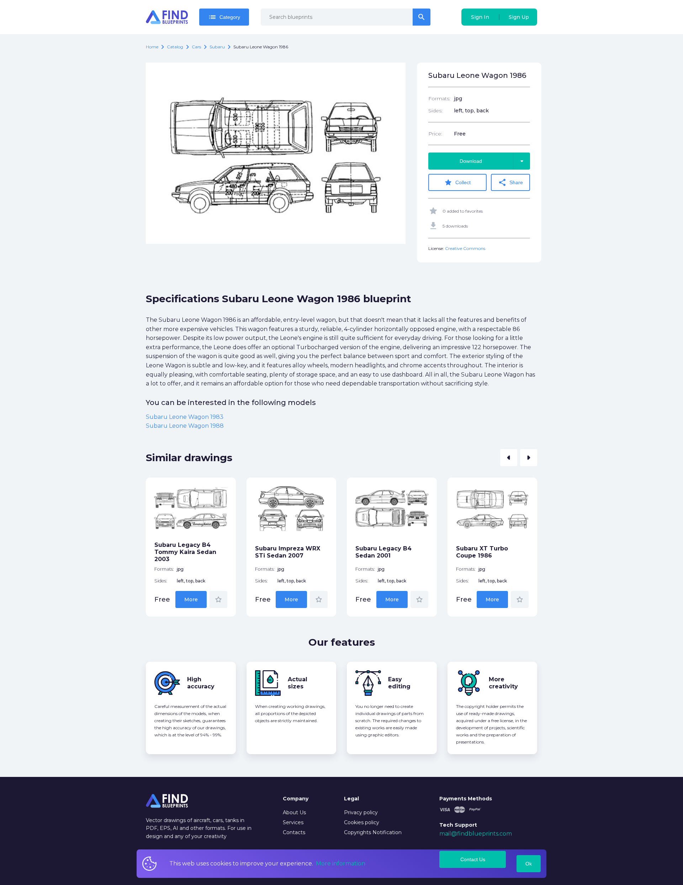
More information (340, 863)
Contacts (294, 832)
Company (295, 798)
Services (293, 822)
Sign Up (519, 17)
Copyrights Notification (373, 832)
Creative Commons (465, 248)
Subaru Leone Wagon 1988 (185, 425)
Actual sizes (297, 683)
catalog (175, 46)
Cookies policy (361, 822)
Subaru (217, 46)
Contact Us (472, 859)
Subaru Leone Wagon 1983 (184, 417)
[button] (508, 457)
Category (224, 17)
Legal (351, 798)
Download (493, 161)
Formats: (439, 98)
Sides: (435, 110)
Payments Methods (465, 798)
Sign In (480, 17)
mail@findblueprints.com (475, 833)
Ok (528, 864)
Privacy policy (361, 812)
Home (152, 46)
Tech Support (458, 825)
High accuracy (201, 683)
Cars (196, 46)
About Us (294, 812)
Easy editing (399, 683)
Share (510, 182)
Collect (457, 182)
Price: (435, 133)
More (191, 599)
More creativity (503, 683)
